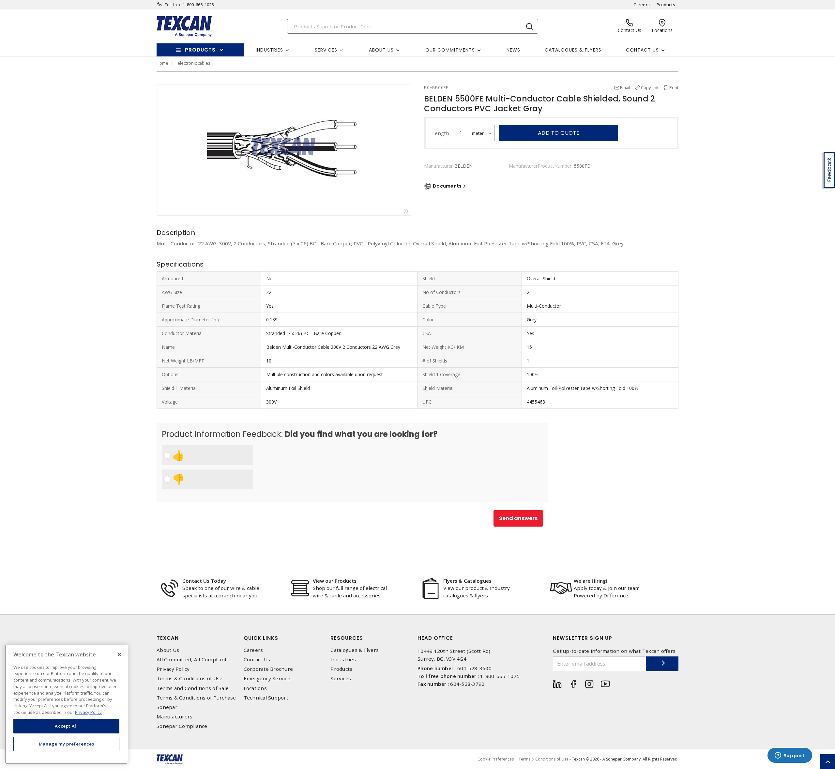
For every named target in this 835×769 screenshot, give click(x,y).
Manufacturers (174, 717)
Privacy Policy (173, 669)
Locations (255, 688)
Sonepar (167, 707)
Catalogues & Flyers (573, 50)
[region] (66, 704)
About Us (168, 650)
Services (340, 678)
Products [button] (200, 49)
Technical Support (266, 698)
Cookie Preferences (496, 759)
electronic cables (193, 63)
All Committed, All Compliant (192, 659)
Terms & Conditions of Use (189, 678)
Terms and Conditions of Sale (193, 688)
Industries (343, 659)
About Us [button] (381, 50)
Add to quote (559, 133)
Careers (641, 5)
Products (666, 5)
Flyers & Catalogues (467, 580)
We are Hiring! (590, 580)
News (513, 50)
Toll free (173, 5)
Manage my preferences (66, 743)
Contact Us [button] (642, 50)
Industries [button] (269, 50)
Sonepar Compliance (182, 726)
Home (162, 63)
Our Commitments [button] (450, 50)
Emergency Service (267, 678)
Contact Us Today (204, 580)
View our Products (335, 580)
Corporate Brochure (268, 669)
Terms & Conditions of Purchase (196, 698)
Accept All (66, 726)
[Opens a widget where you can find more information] (789, 756)
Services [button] (326, 50)
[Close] (119, 654)
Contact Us (257, 659)
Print (673, 87)
